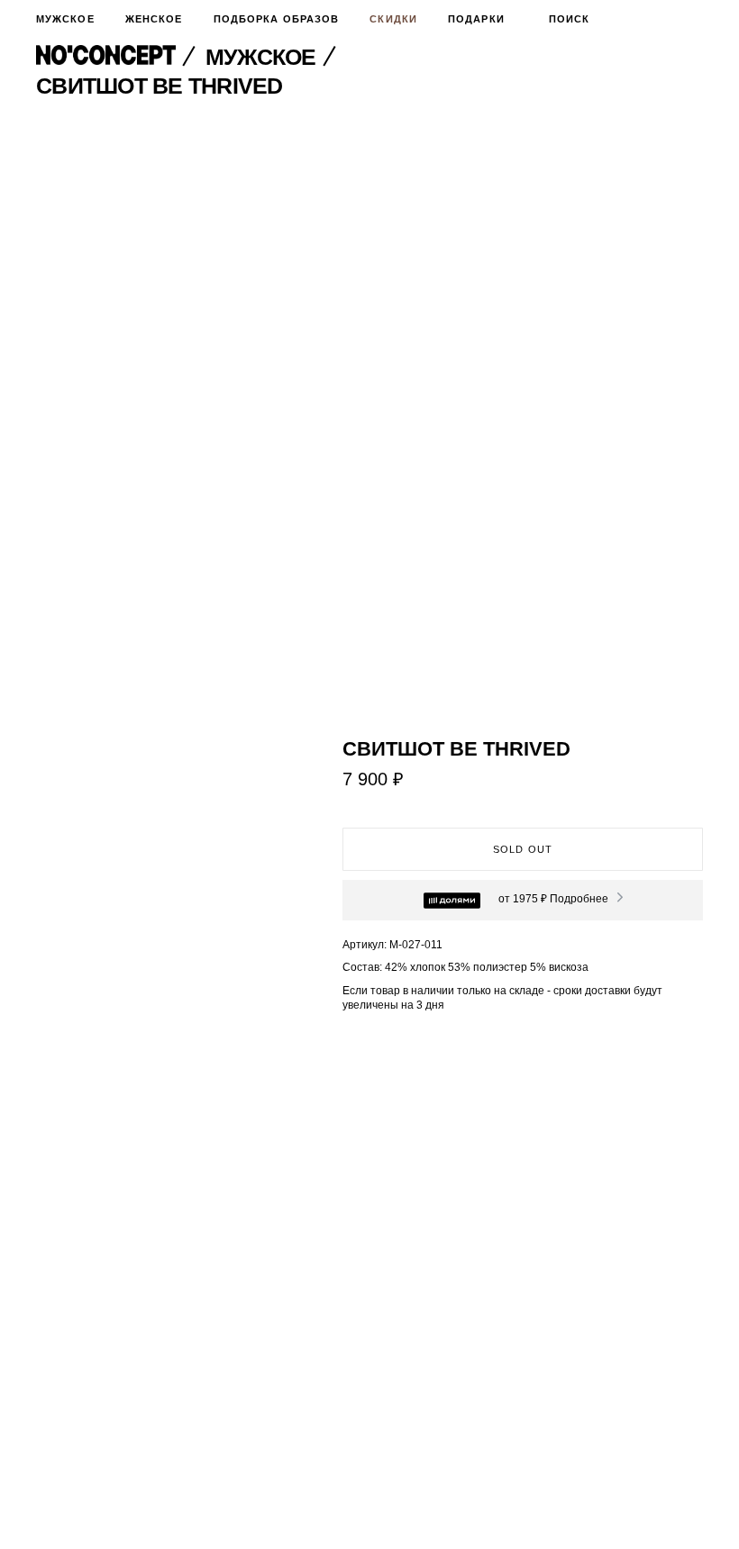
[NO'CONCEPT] (118, 56)
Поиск (569, 19)
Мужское (65, 19)
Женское (154, 19)
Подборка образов (277, 19)
